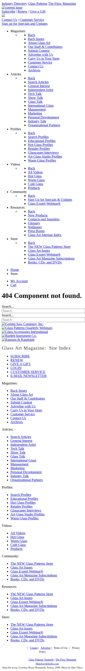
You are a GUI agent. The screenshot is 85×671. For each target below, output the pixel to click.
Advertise (46, 648)
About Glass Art (21, 394)
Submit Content (21, 402)
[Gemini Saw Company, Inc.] (23, 324)
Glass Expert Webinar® (26, 571)
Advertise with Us (23, 406)
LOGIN (16, 368)
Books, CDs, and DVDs (27, 579)
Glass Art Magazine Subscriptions (33, 575)
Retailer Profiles (21, 506)
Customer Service (32, 20)
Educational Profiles (24, 498)
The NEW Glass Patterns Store (31, 563)
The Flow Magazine (62, 3)
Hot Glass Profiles (23, 502)
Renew (22, 11)
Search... (8, 306)
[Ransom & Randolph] (18, 339)
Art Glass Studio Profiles (27, 514)
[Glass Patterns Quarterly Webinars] (27, 328)
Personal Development (26, 472)
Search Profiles (20, 495)
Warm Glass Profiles (24, 518)
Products (16, 549)
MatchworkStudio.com (47, 664)
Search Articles (20, 437)
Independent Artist (23, 444)
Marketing (17, 468)
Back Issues (18, 390)
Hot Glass (17, 537)
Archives (16, 422)
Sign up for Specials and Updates (25, 23)
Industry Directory (14, 3)
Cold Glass (18, 545)
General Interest (21, 441)
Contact (34, 648)
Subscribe (8, 11)
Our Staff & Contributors (27, 398)
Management (19, 464)
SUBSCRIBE (20, 356)
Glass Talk (17, 456)
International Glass (23, 460)
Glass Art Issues (21, 567)
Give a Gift (37, 11)
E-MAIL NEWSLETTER (28, 376)
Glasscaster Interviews (25, 510)
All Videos (17, 533)
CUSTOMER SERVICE (27, 372)
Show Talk (18, 452)
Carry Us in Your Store (26, 410)
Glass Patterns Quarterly (41, 659)
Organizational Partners (26, 480)
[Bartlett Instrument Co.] (19, 336)
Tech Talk (17, 448)
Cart (13, 285)
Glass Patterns (37, 3)
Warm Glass (18, 541)
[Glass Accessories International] (25, 332)
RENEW (16, 360)
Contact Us (9, 20)
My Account (19, 281)
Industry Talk (19, 476)
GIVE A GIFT (20, 364)
